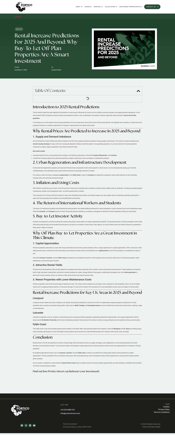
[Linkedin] (30, 425)
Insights (19, 29)
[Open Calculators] (116, 6)
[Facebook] (22, 425)
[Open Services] (102, 6)
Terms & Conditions (162, 412)
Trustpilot (18, 16)
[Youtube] (34, 425)
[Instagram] (26, 425)
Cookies (166, 407)
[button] (138, 91)
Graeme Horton (56, 70)
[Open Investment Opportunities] (141, 6)
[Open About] (81, 6)
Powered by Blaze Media (151, 427)
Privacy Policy (164, 409)
